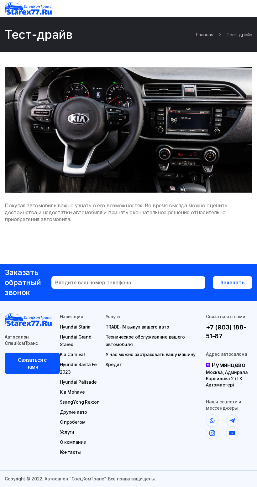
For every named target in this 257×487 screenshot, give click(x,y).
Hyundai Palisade (78, 382)
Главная (204, 34)
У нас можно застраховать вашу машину (151, 354)
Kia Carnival (72, 354)
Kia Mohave (72, 392)
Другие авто (73, 412)
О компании (73, 442)
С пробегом (73, 422)
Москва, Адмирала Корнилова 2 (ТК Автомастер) (227, 378)
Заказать (232, 282)
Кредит (114, 364)
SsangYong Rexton (80, 402)
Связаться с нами (32, 363)
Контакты (70, 452)
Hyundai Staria (75, 326)
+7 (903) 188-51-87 (226, 332)
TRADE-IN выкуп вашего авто (137, 326)
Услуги (67, 432)
